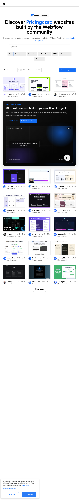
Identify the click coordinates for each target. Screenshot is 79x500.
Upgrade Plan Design (11, 258)
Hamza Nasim (62, 96)
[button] (12, 121)
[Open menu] (76, 3)
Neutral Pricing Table (62, 210)
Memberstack (37, 96)
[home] (4, 4)
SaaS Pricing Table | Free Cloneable (36, 94)
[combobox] (10, 70)
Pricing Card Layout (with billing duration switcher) (62, 94)
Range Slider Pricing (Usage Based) (36, 186)
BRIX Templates (12, 96)
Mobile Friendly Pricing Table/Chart (11, 210)
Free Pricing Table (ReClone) (62, 234)
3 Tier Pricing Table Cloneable (36, 234)
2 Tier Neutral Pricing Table (62, 186)
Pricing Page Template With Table (62, 282)
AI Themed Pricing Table (36, 210)
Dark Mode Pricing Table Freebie (11, 186)
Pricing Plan (62, 258)
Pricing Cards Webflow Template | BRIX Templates (11, 94)
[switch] (20, 70)
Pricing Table (11, 234)
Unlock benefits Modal (36, 282)
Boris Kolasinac (12, 284)
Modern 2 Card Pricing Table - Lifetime (36, 258)
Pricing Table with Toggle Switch (11, 282)
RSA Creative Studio (14, 236)
